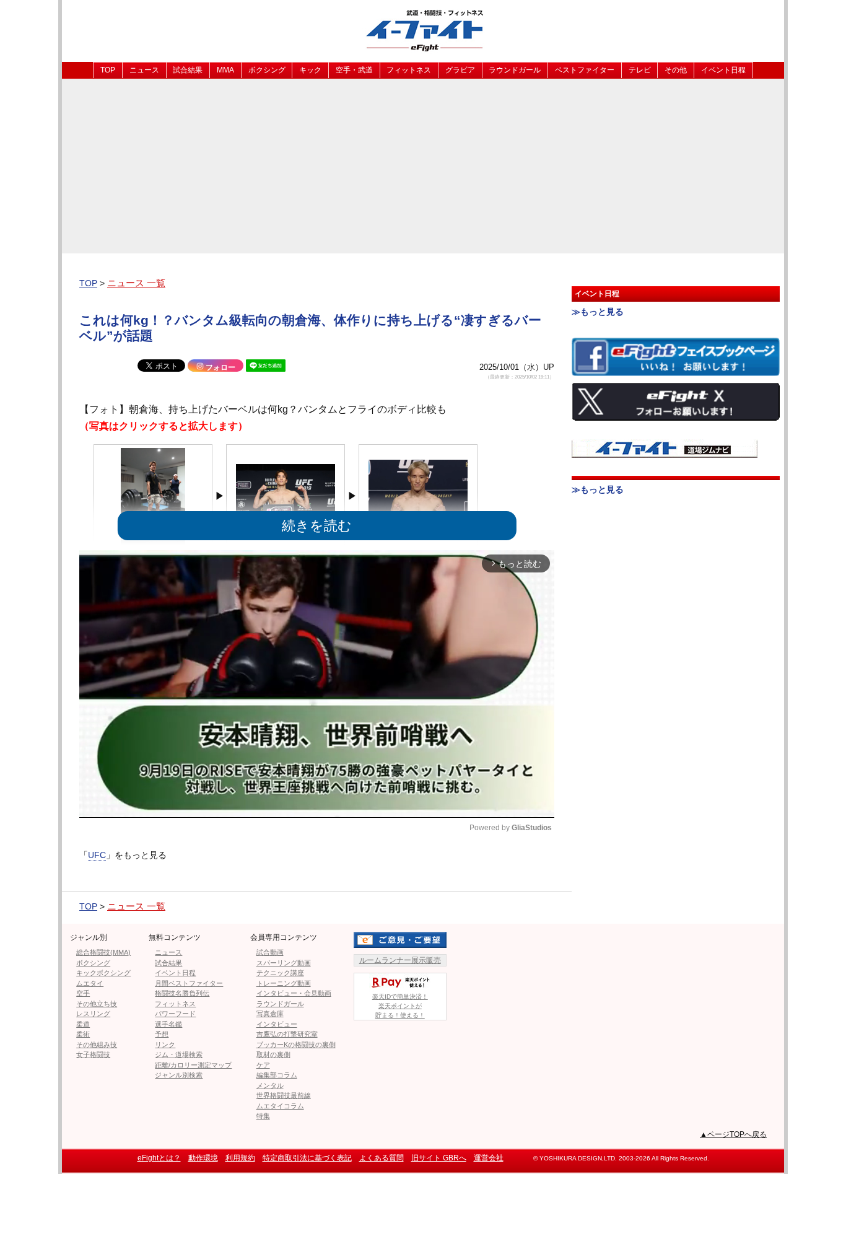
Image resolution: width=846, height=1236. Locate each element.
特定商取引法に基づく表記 (307, 1158)
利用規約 (240, 1158)
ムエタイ (89, 983)
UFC (97, 855)
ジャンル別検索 (179, 1075)
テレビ (640, 70)
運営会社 (489, 1158)
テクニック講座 (280, 972)
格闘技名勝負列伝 (182, 993)
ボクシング (267, 70)
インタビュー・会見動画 (293, 993)
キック (310, 70)
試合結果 (188, 70)
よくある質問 (381, 1158)
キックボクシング (103, 972)
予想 (161, 1034)
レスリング (93, 1013)
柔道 (83, 1024)
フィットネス (408, 70)
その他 (676, 70)
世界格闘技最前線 (283, 1095)
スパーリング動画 (283, 962)
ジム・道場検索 (179, 1054)
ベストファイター (584, 70)
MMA (225, 70)
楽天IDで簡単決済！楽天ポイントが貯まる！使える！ (400, 1006)
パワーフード (175, 1013)
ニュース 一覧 (136, 283)
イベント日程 (723, 70)
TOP (107, 70)
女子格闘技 (93, 1054)
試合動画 (270, 952)
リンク (165, 1044)
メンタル (270, 1085)
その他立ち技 (96, 1003)
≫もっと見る (598, 312)
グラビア (460, 70)
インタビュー (276, 1024)
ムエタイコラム (280, 1106)
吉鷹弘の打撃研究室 (287, 1034)
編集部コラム (276, 1075)
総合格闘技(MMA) (103, 952)
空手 (83, 993)
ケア (263, 1065)
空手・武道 (354, 70)
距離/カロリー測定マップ (193, 1065)
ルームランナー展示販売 (400, 960)
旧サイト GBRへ (438, 1158)
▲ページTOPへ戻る (733, 1134)
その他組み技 (96, 1044)
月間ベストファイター (189, 983)
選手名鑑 (168, 1024)
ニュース (144, 70)
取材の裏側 (273, 1054)
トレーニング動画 (283, 983)
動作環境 (203, 1158)
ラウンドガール (515, 70)
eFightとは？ (159, 1158)
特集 (263, 1116)
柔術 (83, 1034)
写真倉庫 (270, 1013)
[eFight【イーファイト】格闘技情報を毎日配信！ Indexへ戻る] (423, 30)
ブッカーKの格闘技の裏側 (296, 1044)
